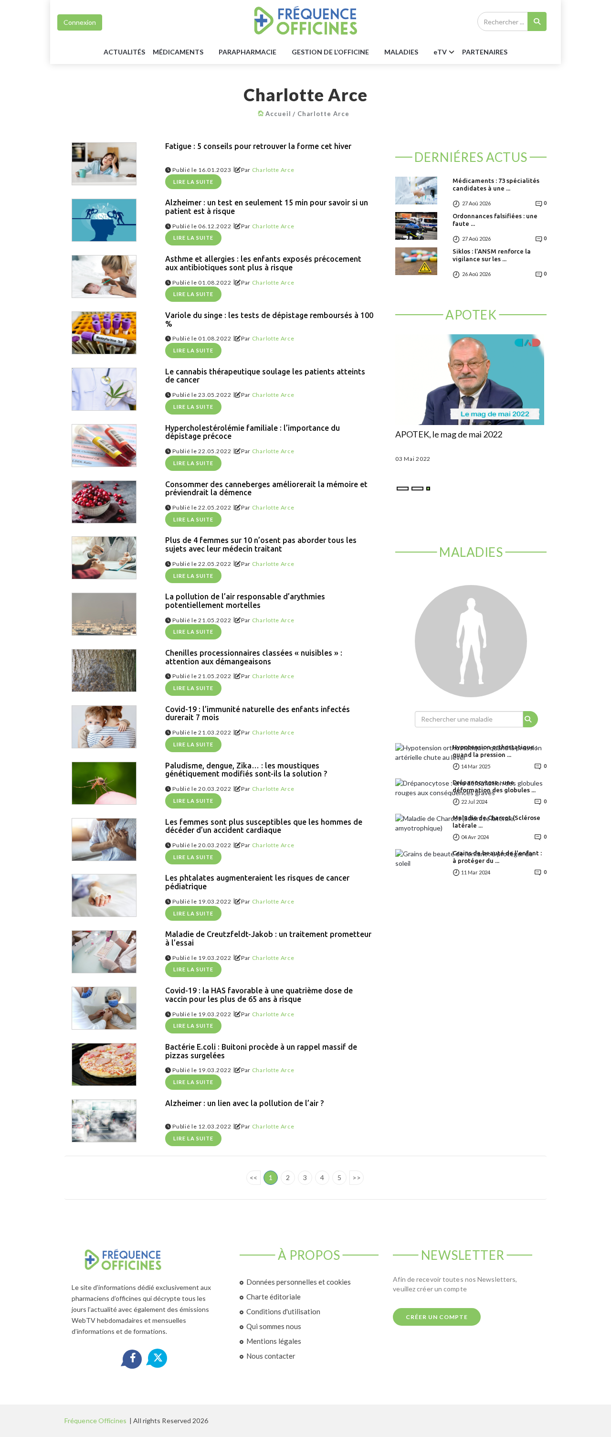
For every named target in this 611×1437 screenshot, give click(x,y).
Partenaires (484, 52)
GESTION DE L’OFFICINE (330, 52)
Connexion (79, 22)
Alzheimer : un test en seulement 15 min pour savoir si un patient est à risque (266, 207)
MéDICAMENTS (178, 52)
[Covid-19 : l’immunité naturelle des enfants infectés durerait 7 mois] (104, 726)
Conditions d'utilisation (283, 1311)
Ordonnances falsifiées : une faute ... (495, 220)
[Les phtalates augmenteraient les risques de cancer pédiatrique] (104, 895)
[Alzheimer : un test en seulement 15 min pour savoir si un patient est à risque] (104, 220)
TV (440, 52)
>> (356, 1177)
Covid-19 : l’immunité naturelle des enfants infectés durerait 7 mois (257, 713)
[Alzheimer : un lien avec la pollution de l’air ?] (104, 1120)
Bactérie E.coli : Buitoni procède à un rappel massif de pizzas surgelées (261, 1051)
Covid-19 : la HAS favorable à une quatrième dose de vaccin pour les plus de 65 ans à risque (259, 995)
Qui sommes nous (273, 1326)
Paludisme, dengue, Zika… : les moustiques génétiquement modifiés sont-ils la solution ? (246, 770)
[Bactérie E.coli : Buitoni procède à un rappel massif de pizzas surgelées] (104, 1064)
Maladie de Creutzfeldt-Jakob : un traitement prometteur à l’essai (268, 938)
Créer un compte (437, 1316)
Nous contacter (270, 1356)
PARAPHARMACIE (247, 52)
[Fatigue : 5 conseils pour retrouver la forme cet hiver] (104, 163)
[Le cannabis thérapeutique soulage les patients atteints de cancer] (104, 389)
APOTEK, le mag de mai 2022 (448, 434)
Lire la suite (193, 182)
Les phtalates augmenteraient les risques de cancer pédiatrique (257, 882)
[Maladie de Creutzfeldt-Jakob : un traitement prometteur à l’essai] (104, 951)
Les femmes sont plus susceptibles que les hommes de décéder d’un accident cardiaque (263, 826)
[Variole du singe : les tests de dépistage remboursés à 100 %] (104, 332)
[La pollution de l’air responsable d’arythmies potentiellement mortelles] (104, 614)
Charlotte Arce (323, 113)
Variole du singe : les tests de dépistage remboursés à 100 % (269, 319)
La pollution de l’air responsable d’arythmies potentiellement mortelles (245, 601)
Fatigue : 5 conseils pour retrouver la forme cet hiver (258, 146)
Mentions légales (273, 1341)
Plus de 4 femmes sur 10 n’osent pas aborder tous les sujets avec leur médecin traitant (261, 544)
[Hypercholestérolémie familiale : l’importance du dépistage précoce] (104, 445)
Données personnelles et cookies (298, 1281)
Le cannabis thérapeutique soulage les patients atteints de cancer (265, 376)
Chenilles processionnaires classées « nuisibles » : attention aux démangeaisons (253, 657)
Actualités (124, 52)
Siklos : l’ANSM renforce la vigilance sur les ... (492, 255)
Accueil (278, 113)
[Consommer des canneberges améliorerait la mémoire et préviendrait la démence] (104, 501)
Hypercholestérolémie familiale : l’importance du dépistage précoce (252, 432)
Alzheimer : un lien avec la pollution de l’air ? (244, 1103)
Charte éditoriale (273, 1296)
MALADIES (401, 52)
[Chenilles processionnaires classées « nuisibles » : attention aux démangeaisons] (104, 670)
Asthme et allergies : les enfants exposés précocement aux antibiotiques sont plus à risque (263, 263)
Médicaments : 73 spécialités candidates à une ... (496, 184)
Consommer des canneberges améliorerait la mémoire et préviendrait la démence (266, 488)
